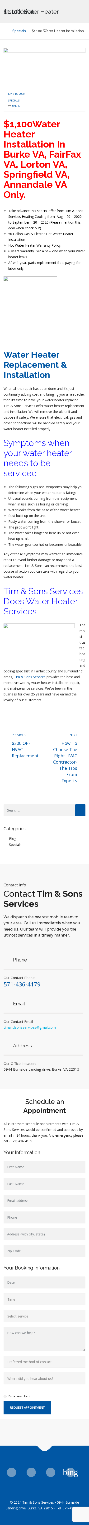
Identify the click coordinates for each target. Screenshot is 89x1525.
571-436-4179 (22, 984)
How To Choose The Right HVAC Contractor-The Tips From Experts (65, 761)
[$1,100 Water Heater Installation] (44, 67)
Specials (13, 100)
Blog (12, 838)
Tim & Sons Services (30, 677)
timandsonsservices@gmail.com (30, 1027)
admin (16, 106)
